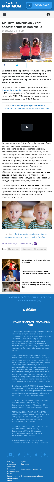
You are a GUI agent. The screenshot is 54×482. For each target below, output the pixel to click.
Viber (35, 243)
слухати (41, 5)
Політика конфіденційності (32, 476)
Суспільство (40, 249)
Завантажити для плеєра (31, 469)
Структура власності (11, 465)
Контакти (25, 464)
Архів (23, 462)
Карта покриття (13, 476)
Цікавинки (27, 249)
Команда (10, 462)
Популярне (13, 249)
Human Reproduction (12, 90)
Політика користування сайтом (13, 471)
